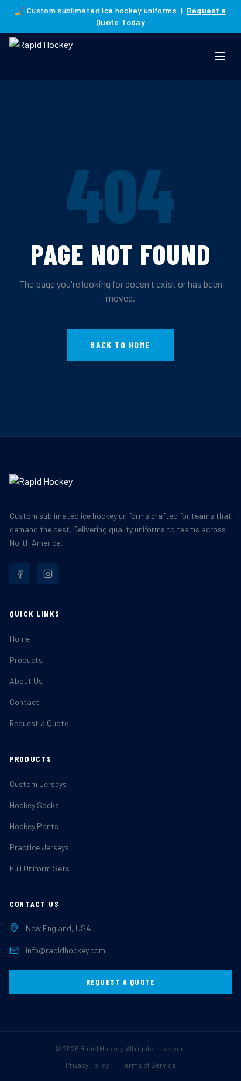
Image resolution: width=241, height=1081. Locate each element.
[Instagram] (47, 573)
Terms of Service (148, 1065)
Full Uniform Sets (39, 868)
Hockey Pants (33, 826)
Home (19, 639)
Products (26, 660)
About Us (26, 681)
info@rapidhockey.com (65, 950)
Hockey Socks (34, 805)
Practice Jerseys (39, 847)
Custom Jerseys (38, 784)
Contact (24, 702)
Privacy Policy (87, 1065)
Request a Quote (38, 723)
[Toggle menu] (220, 56)
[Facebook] (19, 573)
